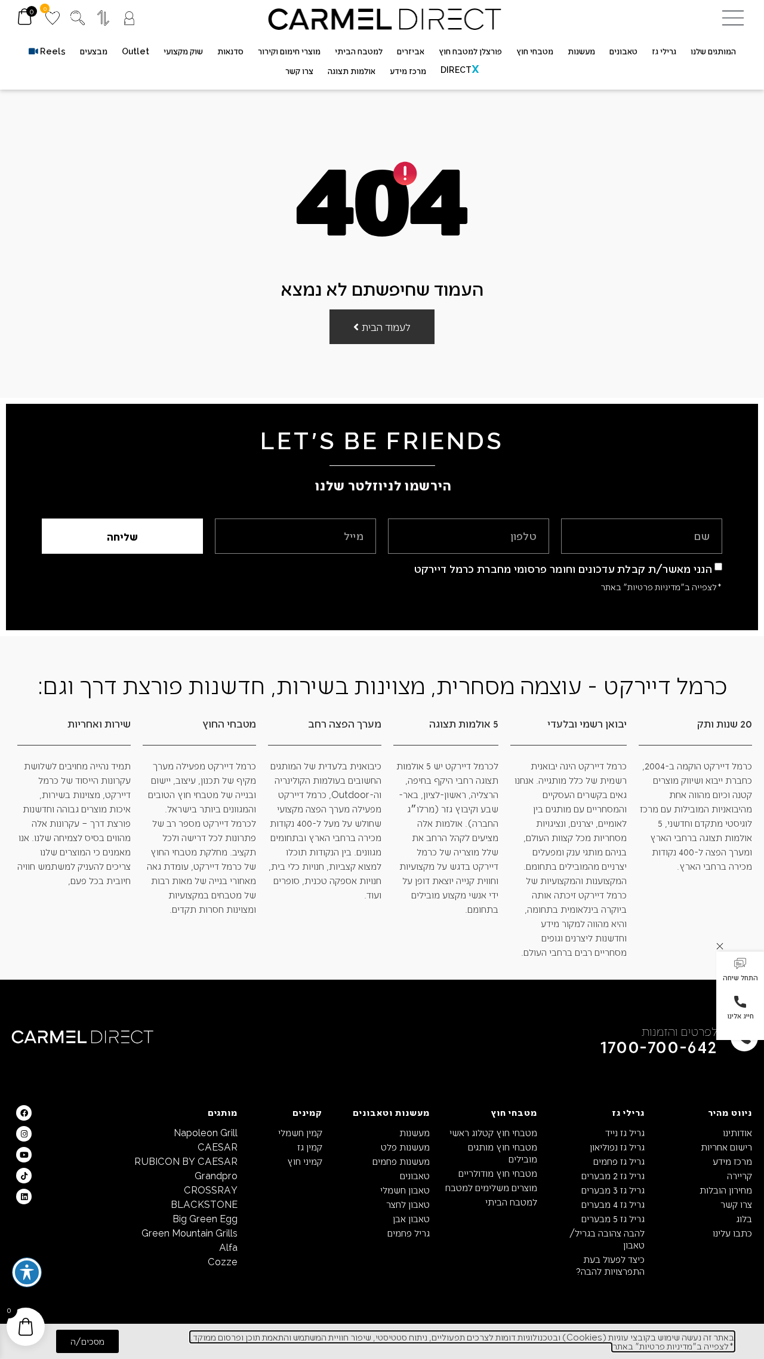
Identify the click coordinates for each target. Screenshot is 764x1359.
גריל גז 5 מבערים (613, 1218)
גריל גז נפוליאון (617, 1146)
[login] (129, 18)
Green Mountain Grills (189, 1232)
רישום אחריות (726, 1146)
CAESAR (218, 1146)
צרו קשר (736, 1204)
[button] (740, 971)
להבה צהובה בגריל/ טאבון (607, 1238)
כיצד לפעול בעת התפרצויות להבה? (610, 1265)
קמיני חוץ (304, 1161)
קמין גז (309, 1146)
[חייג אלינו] (740, 1002)
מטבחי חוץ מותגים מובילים (502, 1152)
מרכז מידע (732, 1161)
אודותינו (737, 1132)
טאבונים (415, 1175)
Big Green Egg (205, 1218)
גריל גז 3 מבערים (613, 1189)
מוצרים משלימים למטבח (491, 1187)
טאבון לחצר (408, 1204)
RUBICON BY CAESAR (186, 1161)
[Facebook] (24, 1113)
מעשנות (414, 1132)
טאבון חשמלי (405, 1189)
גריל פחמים (408, 1232)
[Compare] (103, 18)
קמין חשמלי (300, 1132)
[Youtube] (24, 1154)
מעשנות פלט (405, 1146)
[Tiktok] (24, 1175)
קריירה (739, 1175)
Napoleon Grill (206, 1132)
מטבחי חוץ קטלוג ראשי (493, 1132)
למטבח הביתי (511, 1201)
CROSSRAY (211, 1189)
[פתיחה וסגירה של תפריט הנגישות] (27, 1272)
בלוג (744, 1218)
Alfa (228, 1247)
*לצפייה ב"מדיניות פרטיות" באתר (661, 586)
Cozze (223, 1261)
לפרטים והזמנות (679, 1030)
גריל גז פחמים (619, 1161)
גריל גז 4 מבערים (613, 1204)
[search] (77, 18)
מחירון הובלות (726, 1189)
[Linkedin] (24, 1196)
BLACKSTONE (204, 1204)
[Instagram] (24, 1134)
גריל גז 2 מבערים (613, 1175)
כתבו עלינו (732, 1232)
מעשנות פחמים (401, 1161)
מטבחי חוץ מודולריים (497, 1173)
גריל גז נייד (625, 1132)
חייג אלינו (740, 1015)
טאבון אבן (411, 1218)
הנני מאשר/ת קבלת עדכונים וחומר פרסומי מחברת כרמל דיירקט (563, 568)
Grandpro (216, 1175)
